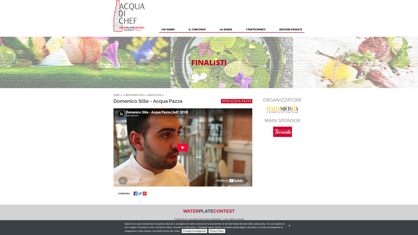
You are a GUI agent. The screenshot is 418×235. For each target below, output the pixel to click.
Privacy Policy (217, 231)
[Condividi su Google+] (145, 193)
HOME (116, 95)
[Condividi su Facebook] (136, 193)
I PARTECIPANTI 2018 (133, 95)
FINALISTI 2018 (154, 95)
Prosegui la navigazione (194, 231)
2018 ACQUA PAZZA (236, 101)
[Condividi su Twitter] (140, 193)
